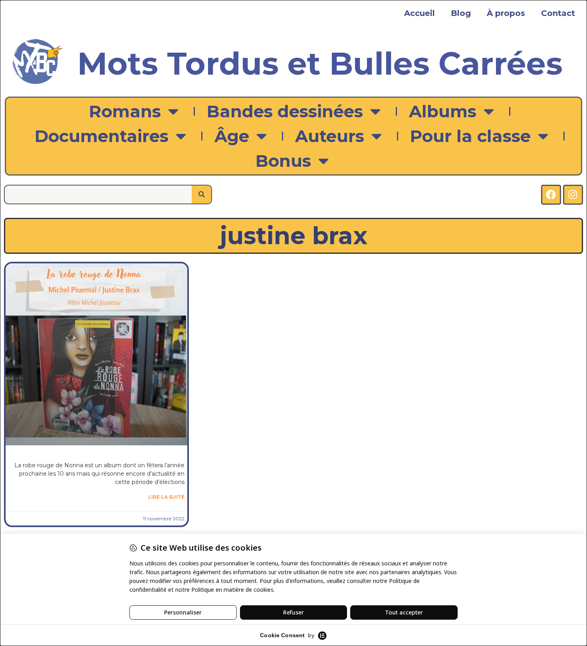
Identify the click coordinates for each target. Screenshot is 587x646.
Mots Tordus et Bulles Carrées (320, 63)
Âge (231, 136)
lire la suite (166, 497)
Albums (442, 111)
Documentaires (102, 136)
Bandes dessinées (285, 111)
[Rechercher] (201, 194)
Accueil (419, 13)
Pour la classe (470, 136)
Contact (558, 13)
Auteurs (329, 136)
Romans (125, 111)
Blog (461, 13)
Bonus (283, 160)
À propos (506, 13)
